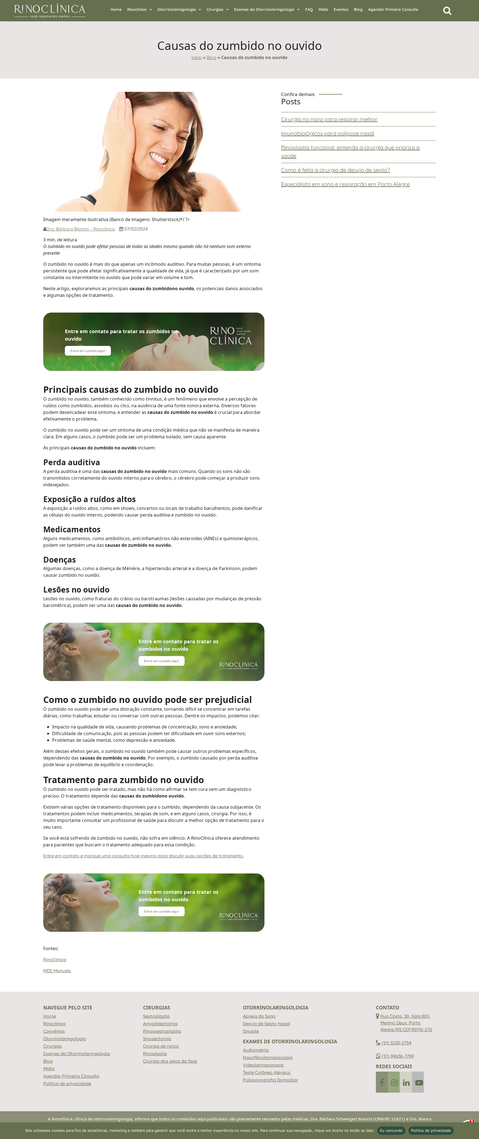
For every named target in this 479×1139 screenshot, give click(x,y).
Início (197, 57)
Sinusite (251, 1031)
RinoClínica (54, 959)
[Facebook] (382, 1082)
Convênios (54, 1031)
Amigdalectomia (160, 1023)
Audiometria (256, 1050)
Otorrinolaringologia (176, 9)
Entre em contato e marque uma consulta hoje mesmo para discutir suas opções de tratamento (143, 856)
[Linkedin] (406, 1082)
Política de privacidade (67, 1083)
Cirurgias (215, 9)
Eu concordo (391, 1130)
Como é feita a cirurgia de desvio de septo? (335, 169)
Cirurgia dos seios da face (170, 1061)
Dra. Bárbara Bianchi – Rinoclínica (80, 229)
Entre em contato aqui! (87, 351)
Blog (358, 9)
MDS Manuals (57, 970)
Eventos (341, 9)
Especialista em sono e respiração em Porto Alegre (345, 184)
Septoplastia (156, 1016)
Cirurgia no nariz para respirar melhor (329, 119)
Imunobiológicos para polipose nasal (327, 133)
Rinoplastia (155, 1053)
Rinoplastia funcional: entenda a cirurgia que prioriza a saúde (350, 151)
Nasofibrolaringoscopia (267, 1057)
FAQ (309, 9)
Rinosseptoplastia (162, 1031)
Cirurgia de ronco (161, 1046)
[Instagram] (394, 1082)
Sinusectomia (157, 1038)
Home (116, 9)
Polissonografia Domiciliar (270, 1080)
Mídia (323, 9)
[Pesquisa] (447, 12)
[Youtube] (418, 1082)
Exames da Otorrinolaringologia (264, 9)
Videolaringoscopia (263, 1065)
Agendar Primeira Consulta (393, 9)
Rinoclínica (137, 9)
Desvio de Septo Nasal (266, 1023)
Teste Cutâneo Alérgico (267, 1072)
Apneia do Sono (259, 1016)
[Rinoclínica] (49, 10)
